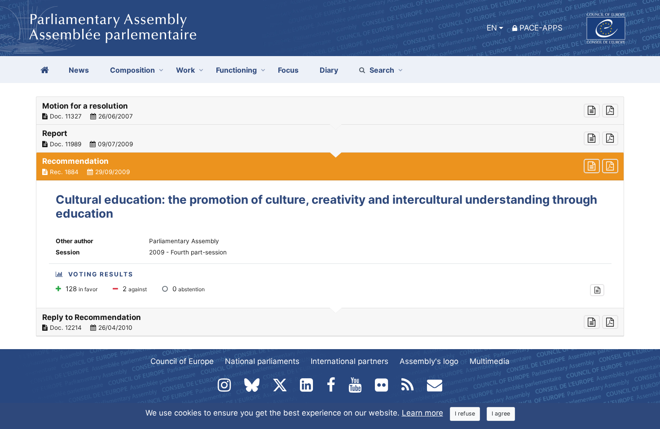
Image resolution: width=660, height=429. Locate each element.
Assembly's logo (429, 361)
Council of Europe (182, 361)
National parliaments (262, 361)
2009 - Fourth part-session (188, 252)
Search (382, 70)
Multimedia (490, 361)
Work (185, 70)
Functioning (236, 70)
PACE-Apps (541, 27)
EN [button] (492, 27)
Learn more (422, 412)
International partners (349, 361)
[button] (330, 111)
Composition (132, 70)
